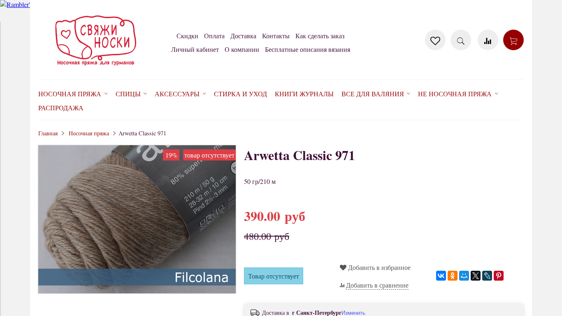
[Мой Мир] (464, 276)
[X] (476, 276)
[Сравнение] (488, 40)
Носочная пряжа (89, 133)
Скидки (187, 35)
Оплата (214, 35)
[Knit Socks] (95, 67)
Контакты (276, 35)
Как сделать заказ (319, 35)
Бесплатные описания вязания (307, 49)
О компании (242, 49)
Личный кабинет (195, 49)
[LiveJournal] (487, 276)
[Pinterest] (499, 276)
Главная (48, 133)
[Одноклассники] (452, 276)
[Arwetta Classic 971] (137, 290)
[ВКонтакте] (441, 276)
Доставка (243, 35)
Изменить (353, 313)
